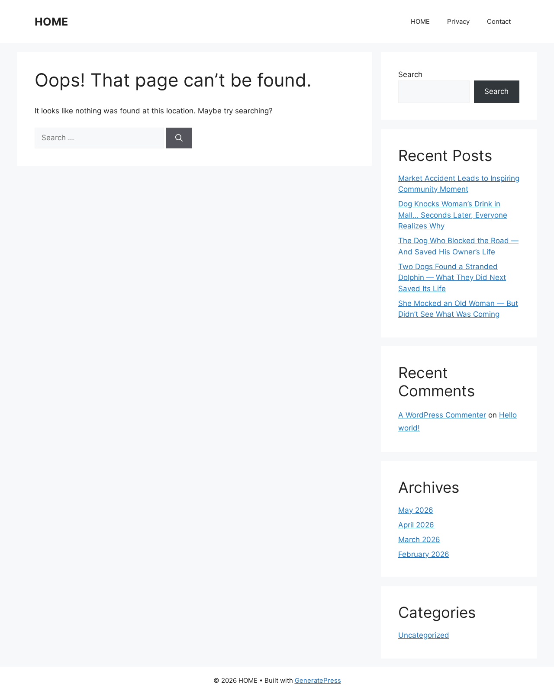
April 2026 (416, 524)
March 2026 (419, 539)
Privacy (458, 21)
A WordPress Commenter (442, 415)
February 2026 (423, 554)
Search (410, 74)
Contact (499, 21)
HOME (51, 21)
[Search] (179, 138)
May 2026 (415, 510)
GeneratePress (318, 680)
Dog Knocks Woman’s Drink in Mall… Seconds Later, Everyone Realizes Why (452, 214)
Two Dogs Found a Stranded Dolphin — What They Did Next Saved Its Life (452, 277)
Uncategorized (423, 635)
